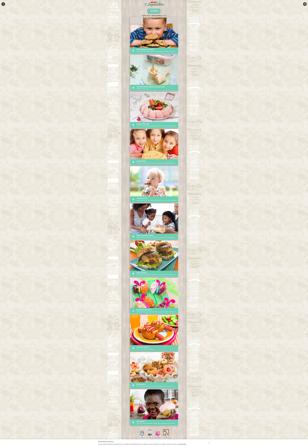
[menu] (304, 4)
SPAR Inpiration (154, 4)
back (3, 4)
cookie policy (182, 444)
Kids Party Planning (156, 15)
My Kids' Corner (146, 15)
